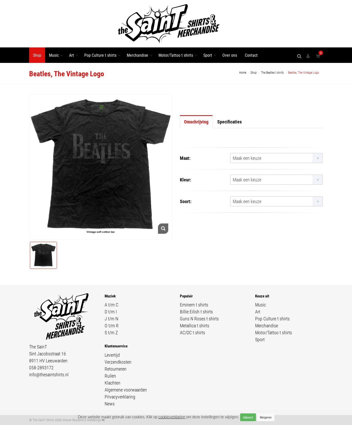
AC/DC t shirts (192, 332)
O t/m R (112, 325)
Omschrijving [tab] (196, 122)
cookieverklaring (172, 417)
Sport (207, 55)
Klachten (112, 383)
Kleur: (185, 180)
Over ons (229, 55)
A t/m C (111, 305)
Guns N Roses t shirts (199, 318)
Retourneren (116, 369)
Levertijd (112, 355)
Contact (251, 55)
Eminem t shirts (194, 305)
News (110, 404)
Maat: (185, 158)
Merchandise (137, 55)
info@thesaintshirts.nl (49, 374)
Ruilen (110, 376)
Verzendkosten (118, 362)
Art (71, 55)
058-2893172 (41, 367)
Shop (37, 55)
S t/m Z (111, 332)
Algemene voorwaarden (126, 390)
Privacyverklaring (120, 397)
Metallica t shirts (194, 325)
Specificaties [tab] (229, 122)
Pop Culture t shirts (100, 55)
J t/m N (111, 318)
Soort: (185, 201)
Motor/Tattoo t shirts (175, 55)
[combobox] (276, 158)
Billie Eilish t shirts (196, 312)
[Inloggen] (309, 56)
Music (54, 55)
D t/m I (111, 312)
